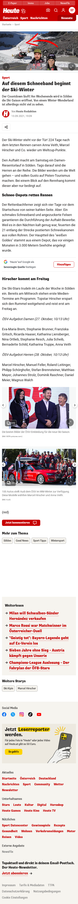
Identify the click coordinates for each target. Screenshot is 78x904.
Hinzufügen (64, 264)
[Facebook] (4, 714)
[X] (13, 714)
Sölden (7, 540)
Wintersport (57, 540)
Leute (17, 805)
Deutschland (47, 778)
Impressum (9, 885)
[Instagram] (21, 714)
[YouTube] (39, 714)
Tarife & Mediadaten (31, 885)
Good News (22, 540)
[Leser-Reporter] (48, 10)
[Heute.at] (11, 10)
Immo (31, 3)
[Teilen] (6, 127)
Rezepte (59, 825)
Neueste (67, 18)
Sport (24, 18)
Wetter (59, 784)
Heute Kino (31, 811)
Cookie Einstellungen (15, 897)
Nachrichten (10, 784)
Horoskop (56, 805)
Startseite (6, 24)
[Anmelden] (63, 10)
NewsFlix (65, 3)
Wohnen (26, 831)
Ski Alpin (8, 688)
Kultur (29, 805)
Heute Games (11, 811)
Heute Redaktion (26, 111)
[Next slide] (74, 405)
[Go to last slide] (3, 405)
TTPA (51, 885)
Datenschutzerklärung (16, 891)
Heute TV (49, 811)
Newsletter (10, 790)
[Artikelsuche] (56, 10)
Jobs (47, 3)
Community (42, 784)
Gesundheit (10, 831)
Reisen (6, 837)
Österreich (10, 18)
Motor (71, 831)
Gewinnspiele (41, 825)
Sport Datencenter (15, 825)
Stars (6, 805)
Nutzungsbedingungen (47, 891)
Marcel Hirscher (27, 688)
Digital (41, 805)
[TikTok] (30, 714)
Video (19, 837)
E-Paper (12, 3)
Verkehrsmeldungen (49, 831)
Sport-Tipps (39, 540)
